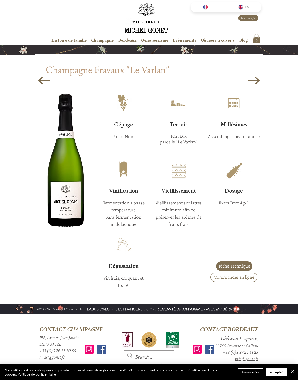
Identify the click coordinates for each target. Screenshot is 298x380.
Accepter (276, 372)
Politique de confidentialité (37, 374)
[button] (257, 38)
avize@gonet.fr (51, 357)
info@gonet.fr (246, 358)
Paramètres (250, 372)
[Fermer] (292, 372)
